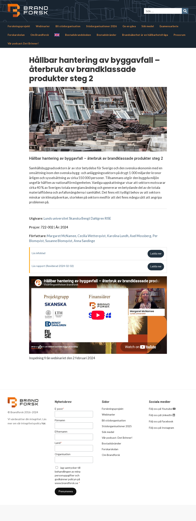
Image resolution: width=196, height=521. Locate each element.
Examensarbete (169, 26)
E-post (59, 408)
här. (44, 423)
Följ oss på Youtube (161, 408)
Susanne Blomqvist (58, 241)
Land (58, 442)
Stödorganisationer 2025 (117, 426)
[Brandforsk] (44, 11)
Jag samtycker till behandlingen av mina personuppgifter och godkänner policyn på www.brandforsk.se (67, 475)
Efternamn (61, 431)
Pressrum (179, 34)
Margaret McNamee (61, 236)
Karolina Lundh (117, 236)
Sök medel (147, 26)
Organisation (62, 454)
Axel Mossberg (140, 236)
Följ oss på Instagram (161, 427)
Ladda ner (156, 253)
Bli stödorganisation (68, 26)
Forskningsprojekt (19, 26)
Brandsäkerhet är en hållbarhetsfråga (145, 34)
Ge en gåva (129, 26)
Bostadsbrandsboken (78, 34)
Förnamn (60, 420)
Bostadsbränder (106, 34)
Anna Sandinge (84, 241)
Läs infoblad (38, 253)
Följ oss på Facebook (161, 421)
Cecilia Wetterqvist (92, 236)
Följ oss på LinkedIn (160, 415)
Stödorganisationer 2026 (101, 26)
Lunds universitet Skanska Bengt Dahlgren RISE (77, 218)
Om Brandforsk (39, 34)
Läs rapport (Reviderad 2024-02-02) (53, 265)
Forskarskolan (16, 34)
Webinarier (43, 26)
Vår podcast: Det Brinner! (23, 43)
